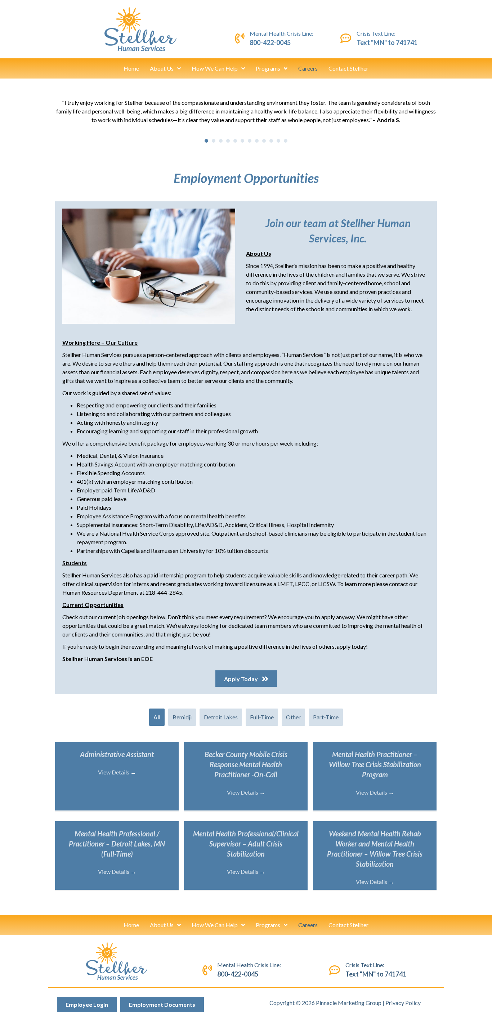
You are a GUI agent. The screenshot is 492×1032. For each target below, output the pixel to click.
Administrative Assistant (117, 754)
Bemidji (182, 717)
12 (285, 141)
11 (278, 141)
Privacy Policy (403, 1002)
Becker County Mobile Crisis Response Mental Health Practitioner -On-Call (246, 764)
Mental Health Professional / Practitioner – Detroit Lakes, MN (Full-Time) (117, 843)
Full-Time (262, 717)
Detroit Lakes (221, 717)
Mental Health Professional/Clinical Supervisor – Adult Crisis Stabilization (246, 843)
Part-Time (326, 717)
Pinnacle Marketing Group (348, 1002)
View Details (117, 772)
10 (271, 141)
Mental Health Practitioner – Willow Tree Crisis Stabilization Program (375, 764)
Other (293, 717)
